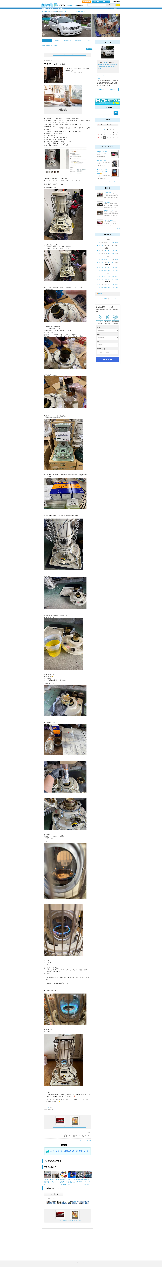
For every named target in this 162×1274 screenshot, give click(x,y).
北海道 (98, 78)
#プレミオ (105, 62)
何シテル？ (109, 70)
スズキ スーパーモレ (108, 210)
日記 (59, 11)
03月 (105, 251)
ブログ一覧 (63, 11)
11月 (113, 253)
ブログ (55, 11)
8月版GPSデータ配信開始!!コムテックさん (79, 1181)
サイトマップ (112, 298)
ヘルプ (112, 1)
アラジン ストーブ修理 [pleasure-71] (76, 11)
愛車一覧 (118, 228)
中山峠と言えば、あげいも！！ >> (78, 55)
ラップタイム (78, 40)
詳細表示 (44, 45)
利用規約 (106, 298)
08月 (102, 245)
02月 (102, 259)
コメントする (54, 1194)
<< (97, 120)
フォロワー (113, 89)
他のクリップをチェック (114, 181)
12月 (116, 270)
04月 (109, 251)
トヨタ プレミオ (107, 202)
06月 (116, 242)
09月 (105, 270)
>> (118, 120)
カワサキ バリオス (108, 192)
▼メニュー (88, 40)
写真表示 (56, 45)
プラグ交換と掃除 (101, 160)
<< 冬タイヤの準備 (59, 55)
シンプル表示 (50, 45)
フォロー (101, 89)
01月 (98, 242)
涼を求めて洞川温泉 (102, 151)
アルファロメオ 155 (108, 220)
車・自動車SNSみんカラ (47, 11)
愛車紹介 (57, 40)
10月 (109, 253)
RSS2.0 (100, 293)
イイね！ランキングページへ (84, 1140)
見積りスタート (107, 359)
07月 (98, 245)
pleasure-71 (51, 25)
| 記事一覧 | (67, 55)
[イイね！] (89, 49)
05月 (113, 242)
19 (107, 135)
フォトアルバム (67, 40)
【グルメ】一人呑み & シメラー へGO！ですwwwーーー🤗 (103, 171)
